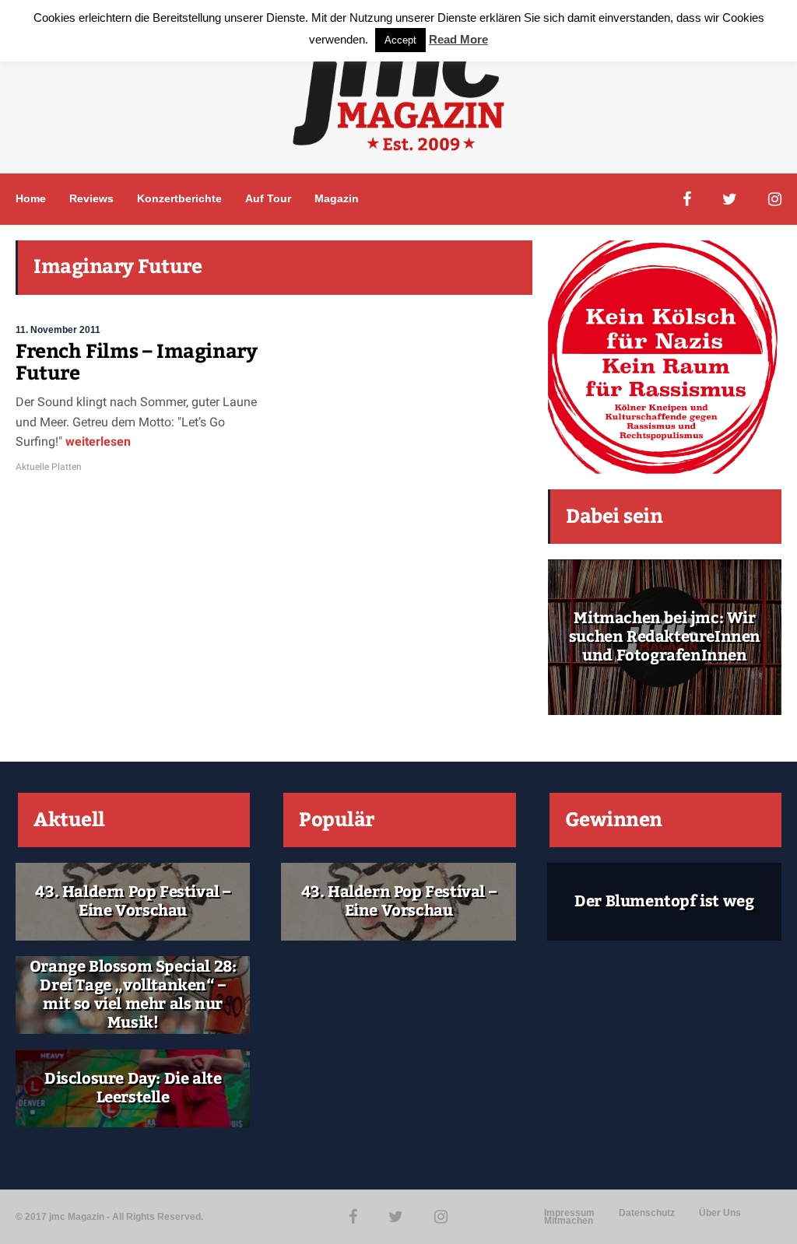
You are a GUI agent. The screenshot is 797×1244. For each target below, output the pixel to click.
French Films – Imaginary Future (136, 362)
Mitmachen (568, 1221)
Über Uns (720, 1213)
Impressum (569, 1213)
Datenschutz (647, 1213)
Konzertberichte (179, 198)
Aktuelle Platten (49, 466)
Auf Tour (268, 198)
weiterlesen (96, 441)
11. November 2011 (58, 329)
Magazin (336, 198)
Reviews (91, 198)
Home (31, 198)
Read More (458, 39)
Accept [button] (400, 40)
